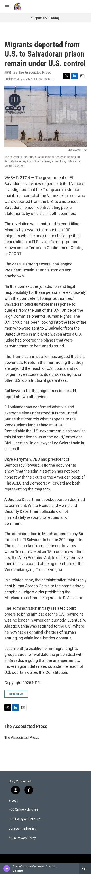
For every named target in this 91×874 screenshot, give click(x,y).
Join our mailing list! (22, 828)
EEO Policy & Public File (24, 819)
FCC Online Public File (23, 809)
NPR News (16, 694)
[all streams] (85, 868)
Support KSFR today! (45, 18)
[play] (6, 868)
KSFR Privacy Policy (22, 838)
